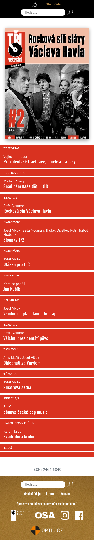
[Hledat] (69, 12)
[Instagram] (65, 515)
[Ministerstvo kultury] (20, 515)
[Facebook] (79, 515)
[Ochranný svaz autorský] (45, 515)
